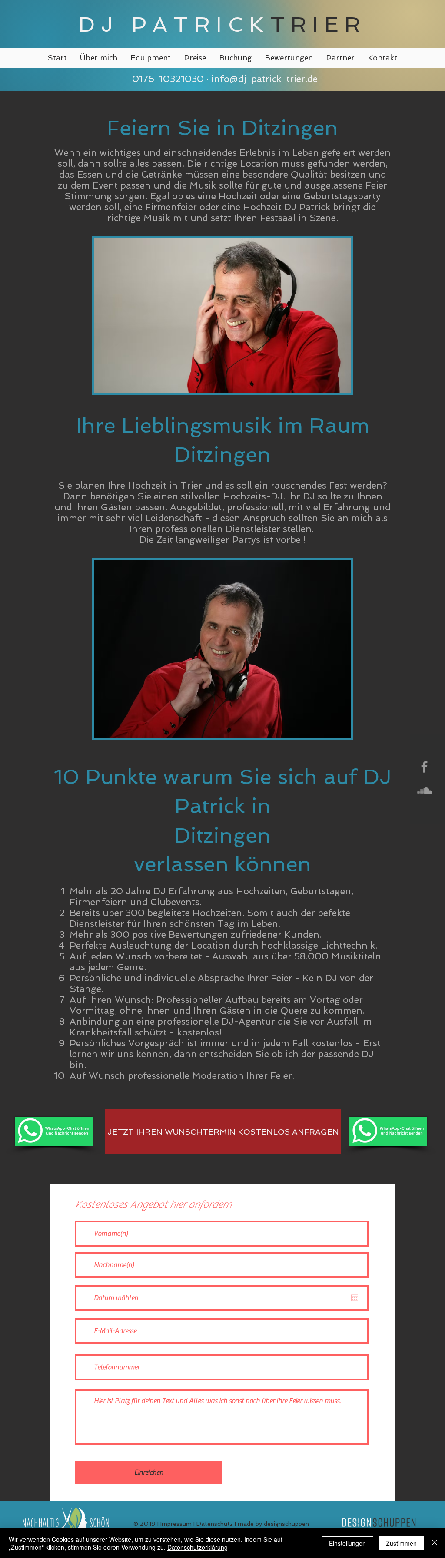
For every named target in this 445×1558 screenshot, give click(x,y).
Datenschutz (214, 1523)
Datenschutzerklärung (197, 1547)
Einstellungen (347, 1543)
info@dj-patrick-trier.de (264, 78)
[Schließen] (434, 1543)
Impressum (176, 1523)
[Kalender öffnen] (354, 1297)
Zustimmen (401, 1543)
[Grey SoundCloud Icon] (424, 790)
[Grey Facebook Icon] (424, 766)
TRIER (318, 24)
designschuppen (286, 1523)
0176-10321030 (167, 78)
